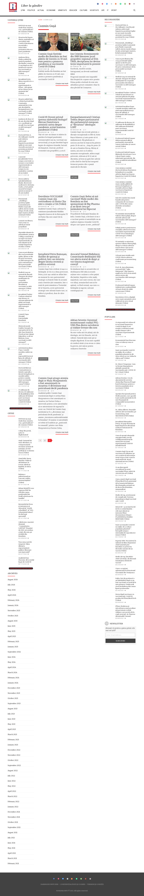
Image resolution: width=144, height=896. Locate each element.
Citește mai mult (62, 83)
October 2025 (13, 616)
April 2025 (12, 636)
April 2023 (12, 729)
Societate (94, 10)
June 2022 (11, 781)
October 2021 (13, 822)
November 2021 (14, 817)
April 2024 (12, 667)
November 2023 (14, 693)
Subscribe (120, 641)
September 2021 (14, 827)
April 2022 (12, 791)
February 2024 (13, 678)
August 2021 (12, 833)
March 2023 (12, 734)
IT (108, 10)
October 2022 (13, 760)
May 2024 (11, 662)
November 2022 (14, 755)
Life (102, 10)
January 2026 (13, 605)
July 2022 (11, 776)
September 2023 (14, 703)
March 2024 (12, 672)
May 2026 (11, 590)
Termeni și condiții (95, 884)
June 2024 (11, 657)
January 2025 (13, 647)
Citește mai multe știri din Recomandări (120, 309)
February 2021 (13, 863)
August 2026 (13, 580)
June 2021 (11, 843)
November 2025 (14, 611)
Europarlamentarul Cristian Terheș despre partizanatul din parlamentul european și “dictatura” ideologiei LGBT (85, 122)
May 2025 (11, 631)
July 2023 (11, 714)
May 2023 (11, 724)
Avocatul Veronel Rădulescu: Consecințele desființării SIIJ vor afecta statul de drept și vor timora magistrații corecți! (85, 259)
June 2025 (11, 626)
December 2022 (14, 750)
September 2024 (14, 652)
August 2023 (12, 709)
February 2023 (13, 740)
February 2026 (13, 600)
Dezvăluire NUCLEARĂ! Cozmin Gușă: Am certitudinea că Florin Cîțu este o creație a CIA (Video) (52, 200)
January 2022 (13, 807)
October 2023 (13, 698)
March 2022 (12, 796)
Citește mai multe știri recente (20, 408)
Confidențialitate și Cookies (72, 884)
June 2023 (11, 719)
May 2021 (11, 848)
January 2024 (13, 683)
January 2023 (13, 745)
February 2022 (13, 802)
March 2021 (12, 858)
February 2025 (13, 642)
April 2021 (12, 853)
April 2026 (12, 595)
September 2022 (14, 765)
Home (40, 20)
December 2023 (14, 688)
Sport (114, 10)
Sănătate (62, 10)
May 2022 (11, 786)
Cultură (83, 10)
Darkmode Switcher (49, 884)
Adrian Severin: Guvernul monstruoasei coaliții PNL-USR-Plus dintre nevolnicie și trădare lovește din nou (84, 324)
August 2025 (12, 621)
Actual (41, 10)
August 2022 (13, 771)
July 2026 (11, 585)
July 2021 (11, 838)
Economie (51, 10)
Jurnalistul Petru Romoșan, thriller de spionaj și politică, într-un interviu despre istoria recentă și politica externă (52, 259)
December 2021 (14, 812)
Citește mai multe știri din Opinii (21, 568)
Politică (31, 10)
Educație (73, 10)
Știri (23, 10)
